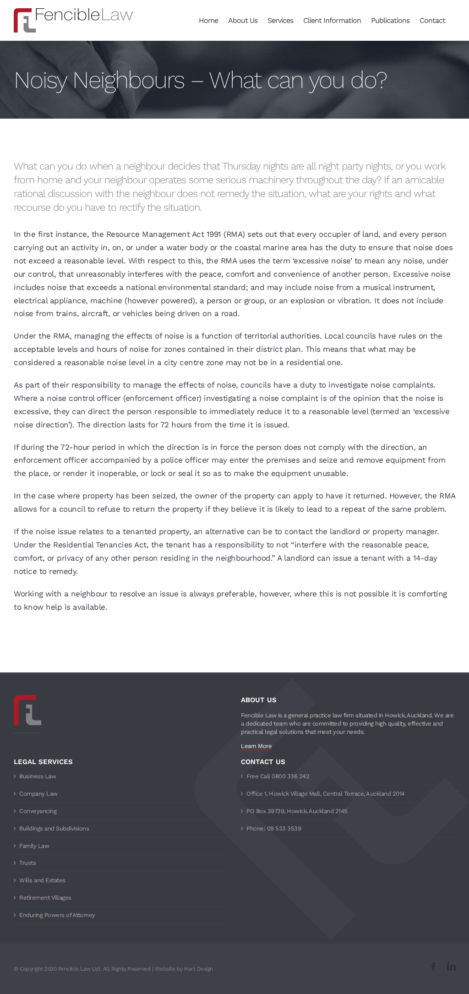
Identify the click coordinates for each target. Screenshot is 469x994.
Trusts (27, 862)
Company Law (38, 793)
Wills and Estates (42, 880)
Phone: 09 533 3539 (273, 828)
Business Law (37, 776)
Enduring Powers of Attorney (57, 915)
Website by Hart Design (184, 969)
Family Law (34, 845)
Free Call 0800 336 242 (277, 776)
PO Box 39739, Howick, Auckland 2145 (297, 811)
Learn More (256, 746)
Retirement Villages (45, 897)
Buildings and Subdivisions (54, 828)
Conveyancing (37, 811)
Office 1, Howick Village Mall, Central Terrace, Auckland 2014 (325, 793)
